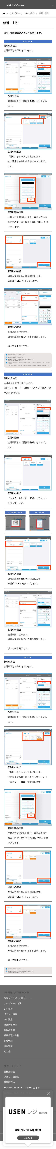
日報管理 (8, 1046)
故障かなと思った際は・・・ (18, 998)
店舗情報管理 (10, 1025)
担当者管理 (9, 1030)
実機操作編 (9, 1071)
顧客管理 (8, 1040)
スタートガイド (12, 1066)
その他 (7, 1051)
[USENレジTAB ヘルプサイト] (14, 4)
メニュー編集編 (11, 1077)
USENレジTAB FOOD (16, 992)
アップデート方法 (12, 1003)
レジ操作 (8, 1009)
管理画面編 (9, 1082)
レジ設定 (8, 1019)
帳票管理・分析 (11, 1035)
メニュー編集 (10, 1014)
